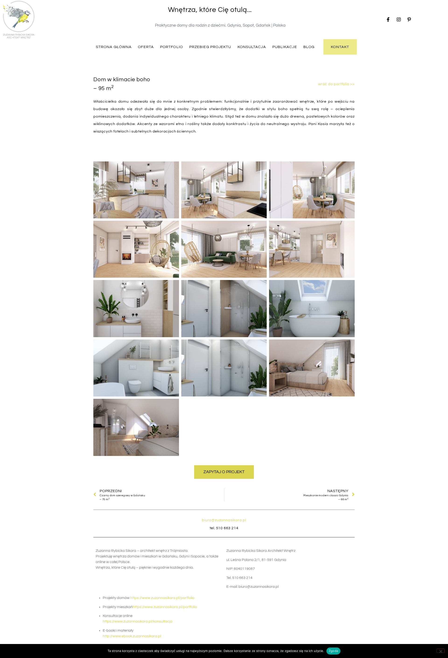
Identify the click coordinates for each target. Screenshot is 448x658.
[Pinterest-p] (409, 19)
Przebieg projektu (210, 47)
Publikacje (284, 47)
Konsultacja (252, 47)
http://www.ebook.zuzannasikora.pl (132, 636)
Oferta (146, 47)
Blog (309, 47)
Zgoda (333, 651)
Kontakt (340, 47)
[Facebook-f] (388, 19)
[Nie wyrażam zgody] (440, 651)
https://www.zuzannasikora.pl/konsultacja (137, 621)
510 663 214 (227, 528)
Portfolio (171, 47)
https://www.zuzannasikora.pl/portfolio (162, 598)
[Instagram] (398, 19)
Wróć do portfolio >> (336, 84)
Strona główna (114, 47)
